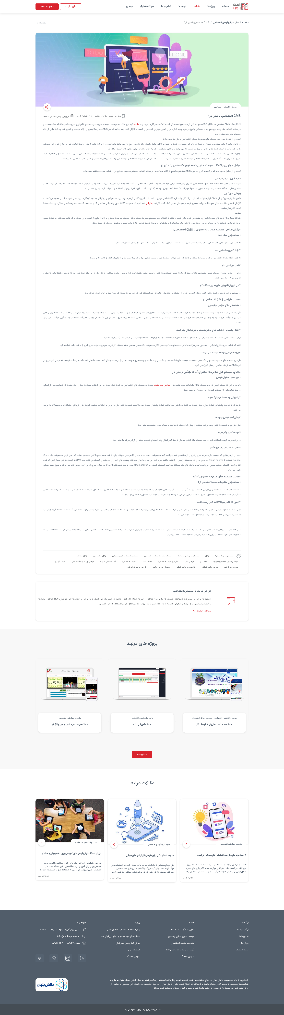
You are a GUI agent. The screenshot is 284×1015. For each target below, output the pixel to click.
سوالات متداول (147, 6)
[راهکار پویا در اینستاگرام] (68, 958)
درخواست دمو (47, 7)
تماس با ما (166, 6)
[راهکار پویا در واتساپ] (53, 958)
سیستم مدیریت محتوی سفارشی (125, 556)
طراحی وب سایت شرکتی (186, 567)
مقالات (197, 6)
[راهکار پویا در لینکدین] (82, 958)
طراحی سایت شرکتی (210, 567)
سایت (136, 124)
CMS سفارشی (81, 556)
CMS (207, 556)
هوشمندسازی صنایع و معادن (181, 936)
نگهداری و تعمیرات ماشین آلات (180, 950)
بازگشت (42, 23)
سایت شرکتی (60, 561)
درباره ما (182, 6)
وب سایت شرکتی (231, 567)
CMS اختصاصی (99, 556)
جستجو (129, 7)
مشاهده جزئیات (203, 611)
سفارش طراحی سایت (161, 567)
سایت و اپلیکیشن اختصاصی (226, 23)
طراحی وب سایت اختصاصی (83, 561)
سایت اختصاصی (129, 561)
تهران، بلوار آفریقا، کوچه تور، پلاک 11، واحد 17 (59, 930)
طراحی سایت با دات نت (136, 567)
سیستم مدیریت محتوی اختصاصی (158, 556)
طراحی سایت (189, 561)
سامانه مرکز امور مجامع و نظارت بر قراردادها (120, 936)
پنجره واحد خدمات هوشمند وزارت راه (123, 930)
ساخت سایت (147, 561)
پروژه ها (211, 6)
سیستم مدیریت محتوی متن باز (225, 561)
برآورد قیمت (70, 7)
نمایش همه (142, 754)
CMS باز (203, 561)
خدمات (225, 6)
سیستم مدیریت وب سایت (188, 556)
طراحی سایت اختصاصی (168, 561)
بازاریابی (149, 203)
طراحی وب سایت (162, 385)
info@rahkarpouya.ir (68, 936)
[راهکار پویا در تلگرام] (40, 958)
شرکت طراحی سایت (108, 561)
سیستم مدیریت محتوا (224, 556)
